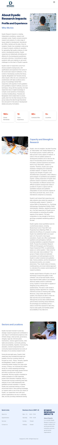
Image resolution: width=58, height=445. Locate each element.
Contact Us (5, 424)
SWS (27, 438)
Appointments (5, 417)
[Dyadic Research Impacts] (10, 7)
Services (4, 421)
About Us (4, 414)
